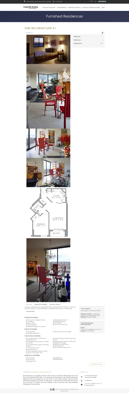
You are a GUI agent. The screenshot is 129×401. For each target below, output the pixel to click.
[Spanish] (105, 2)
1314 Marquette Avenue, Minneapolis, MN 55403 (38, 1)
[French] (102, 2)
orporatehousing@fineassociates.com (93, 383)
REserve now (97, 364)
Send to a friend (55, 304)
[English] (99, 2)
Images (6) (29, 33)
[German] (103, 2)
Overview (29, 304)
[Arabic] (100, 2)
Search (91, 1)
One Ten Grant (91, 317)
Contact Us (84, 372)
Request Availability (41, 304)
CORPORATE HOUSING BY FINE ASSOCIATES (37, 372)
